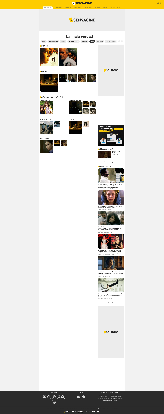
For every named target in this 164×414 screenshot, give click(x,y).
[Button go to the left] (119, 41)
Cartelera (58, 8)
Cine (46, 32)
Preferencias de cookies (112, 408)
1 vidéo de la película (111, 162)
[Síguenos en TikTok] (63, 397)
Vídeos (97, 8)
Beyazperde (101, 398)
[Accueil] (82, 3)
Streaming (77, 8)
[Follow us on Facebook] (49, 397)
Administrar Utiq (94, 408)
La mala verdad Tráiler (116, 152)
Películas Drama (61, 32)
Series (105, 8)
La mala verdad (69, 32)
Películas (47, 8)
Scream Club (115, 8)
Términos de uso (73, 408)
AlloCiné (101, 396)
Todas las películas (52, 32)
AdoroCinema (115, 398)
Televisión (88, 8)
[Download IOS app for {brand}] (79, 396)
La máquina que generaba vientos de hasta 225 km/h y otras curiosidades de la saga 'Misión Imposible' (110, 295)
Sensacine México (108, 400)
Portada (42, 32)
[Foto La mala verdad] (49, 57)
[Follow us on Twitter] (54, 397)
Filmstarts (114, 396)
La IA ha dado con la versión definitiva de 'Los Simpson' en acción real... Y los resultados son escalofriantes (110, 273)
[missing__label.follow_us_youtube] (45, 397)
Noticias (68, 8)
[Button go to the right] (122, 41)
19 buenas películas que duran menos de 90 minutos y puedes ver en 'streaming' (110, 207)
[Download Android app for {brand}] (84, 396)
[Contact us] (54, 402)
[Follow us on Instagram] (59, 397)
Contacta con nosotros (63, 408)
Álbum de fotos (111, 303)
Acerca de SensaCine (51, 408)
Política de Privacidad (84, 408)
